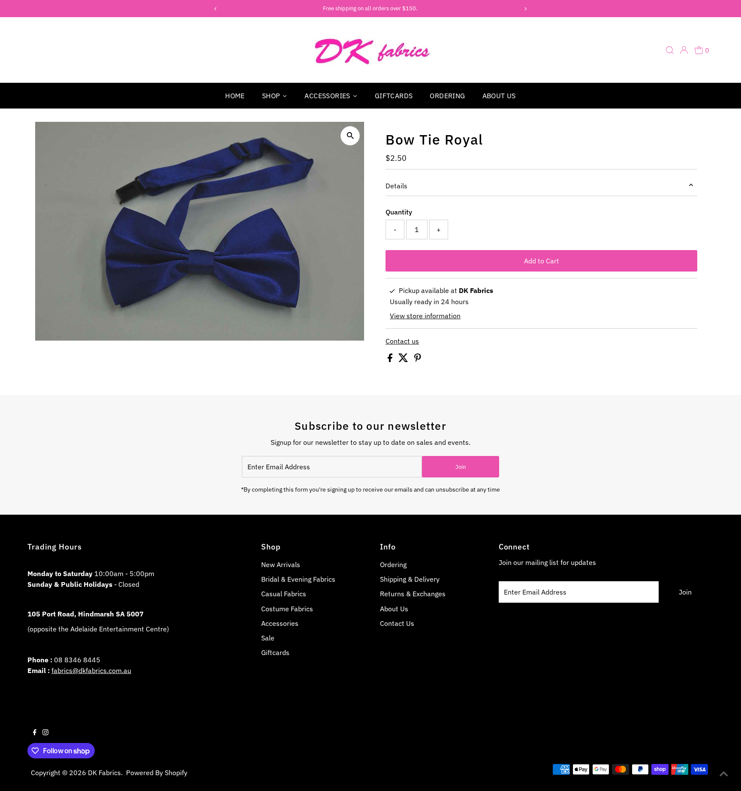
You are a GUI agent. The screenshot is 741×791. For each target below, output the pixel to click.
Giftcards (275, 652)
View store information (425, 315)
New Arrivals (280, 564)
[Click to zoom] (350, 135)
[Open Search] (670, 50)
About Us (394, 608)
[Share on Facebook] (391, 359)
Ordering (393, 564)
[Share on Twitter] (404, 359)
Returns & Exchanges (413, 593)
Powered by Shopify (156, 772)
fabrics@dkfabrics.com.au (91, 670)
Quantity (399, 212)
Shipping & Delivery (410, 579)
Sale (267, 638)
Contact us (402, 341)
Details (396, 185)
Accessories (279, 623)
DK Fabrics (104, 772)
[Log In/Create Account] (684, 50)
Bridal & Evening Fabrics (298, 579)
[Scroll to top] (723, 773)
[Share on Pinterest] (417, 359)
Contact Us (397, 623)
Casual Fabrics (283, 593)
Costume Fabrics (287, 608)
